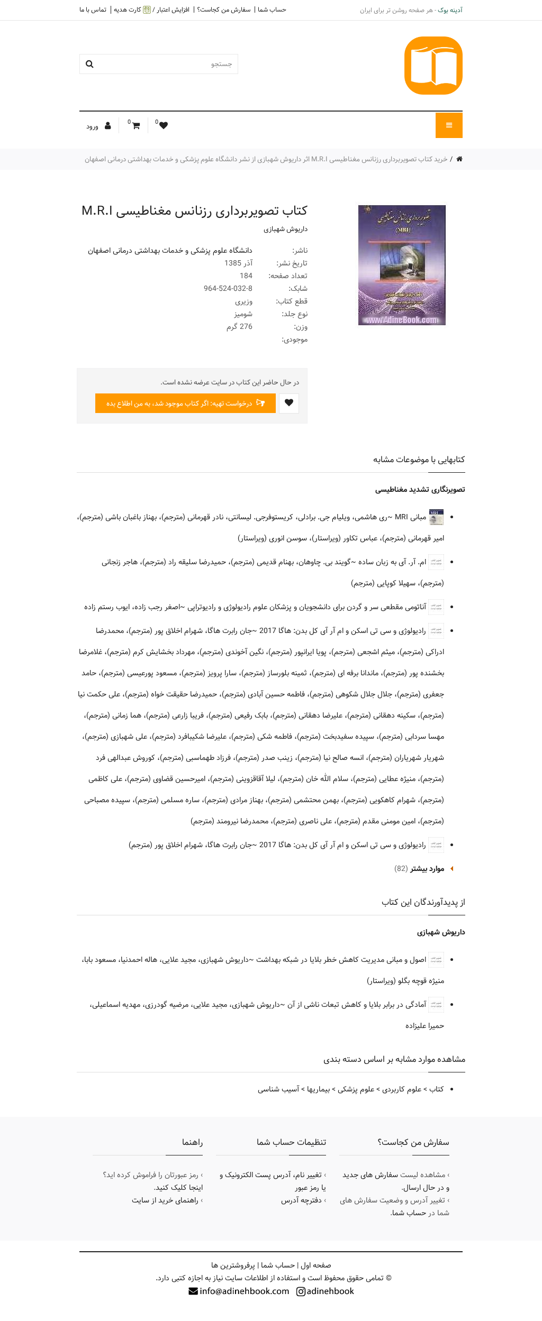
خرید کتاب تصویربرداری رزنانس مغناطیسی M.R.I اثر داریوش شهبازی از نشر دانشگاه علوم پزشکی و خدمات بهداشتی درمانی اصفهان (266, 159)
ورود (93, 126)
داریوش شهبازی (286, 229)
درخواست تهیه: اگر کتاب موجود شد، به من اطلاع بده (180, 403)
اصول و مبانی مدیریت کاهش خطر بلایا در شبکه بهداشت (342, 959)
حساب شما (272, 9)
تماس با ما (92, 9)
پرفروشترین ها (233, 1265)
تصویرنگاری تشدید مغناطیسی (420, 489)
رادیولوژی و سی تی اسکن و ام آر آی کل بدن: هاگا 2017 (343, 631)
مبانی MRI (411, 517)
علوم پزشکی (356, 1089)
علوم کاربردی (401, 1089)
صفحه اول (316, 1265)
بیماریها (318, 1089)
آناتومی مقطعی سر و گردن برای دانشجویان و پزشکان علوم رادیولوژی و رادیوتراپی (307, 607)
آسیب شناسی (278, 1089)
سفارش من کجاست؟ (223, 9)
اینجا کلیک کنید (179, 1187)
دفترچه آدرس (301, 1200)
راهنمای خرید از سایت (165, 1200)
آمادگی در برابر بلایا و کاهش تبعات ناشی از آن (357, 1004)
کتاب (436, 1089)
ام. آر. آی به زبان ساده (393, 562)
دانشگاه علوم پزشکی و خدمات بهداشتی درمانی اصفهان (170, 250)
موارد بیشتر (427, 869)
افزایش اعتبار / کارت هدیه (151, 10)
